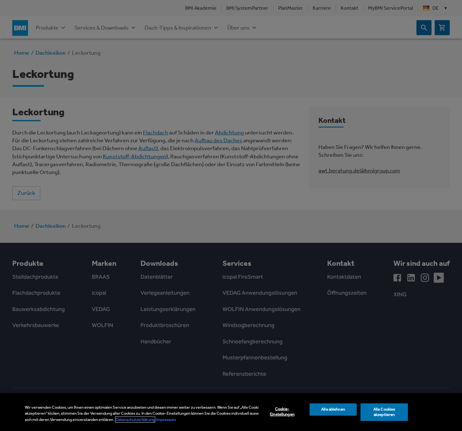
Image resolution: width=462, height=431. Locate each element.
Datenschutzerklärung (135, 419)
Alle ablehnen (333, 409)
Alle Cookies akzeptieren (384, 412)
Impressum (166, 419)
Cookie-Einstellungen (282, 411)
